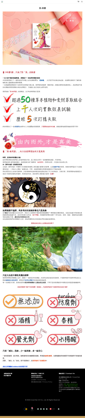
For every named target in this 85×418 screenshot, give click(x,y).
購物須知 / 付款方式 (37, 373)
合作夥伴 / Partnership (38, 379)
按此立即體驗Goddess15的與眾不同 (15, 366)
